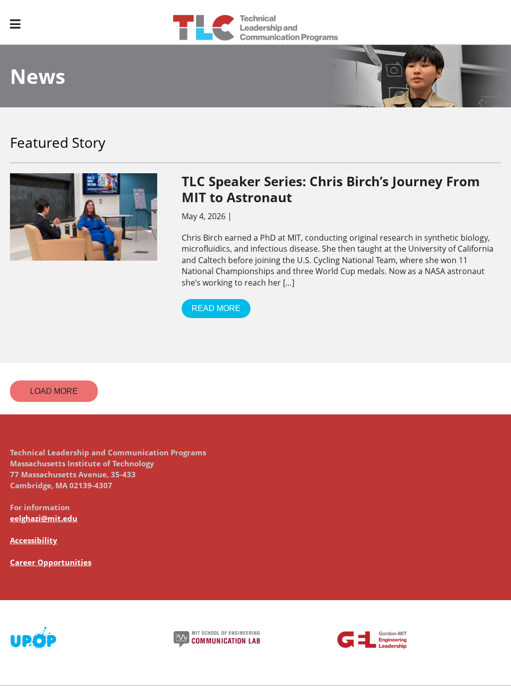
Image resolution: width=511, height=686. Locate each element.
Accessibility (33, 540)
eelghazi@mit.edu (43, 518)
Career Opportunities (50, 562)
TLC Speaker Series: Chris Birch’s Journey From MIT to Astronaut (331, 189)
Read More (216, 308)
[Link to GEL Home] (255, 28)
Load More (54, 391)
